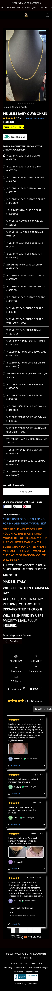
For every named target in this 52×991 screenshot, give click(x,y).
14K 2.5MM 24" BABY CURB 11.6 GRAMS (25, 462)
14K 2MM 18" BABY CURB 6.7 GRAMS (24, 223)
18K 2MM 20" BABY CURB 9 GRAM (23, 332)
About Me (18, 971)
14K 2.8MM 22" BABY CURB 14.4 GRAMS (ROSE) (26, 430)
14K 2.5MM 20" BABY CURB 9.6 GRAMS (25, 343)
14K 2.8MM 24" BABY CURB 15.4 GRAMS (26, 473)
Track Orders (36, 660)
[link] (26, 7)
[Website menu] (4, 15)
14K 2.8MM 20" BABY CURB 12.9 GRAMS (26, 353)
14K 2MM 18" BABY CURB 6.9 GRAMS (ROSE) (24, 244)
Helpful (13, 765)
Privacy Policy (36, 963)
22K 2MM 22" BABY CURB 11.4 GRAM (26, 441)
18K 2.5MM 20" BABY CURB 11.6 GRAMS (25, 364)
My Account (16, 660)
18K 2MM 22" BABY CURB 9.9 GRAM (24, 397)
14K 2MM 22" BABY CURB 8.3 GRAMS (24, 386)
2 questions (39, 118)
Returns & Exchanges (38, 967)
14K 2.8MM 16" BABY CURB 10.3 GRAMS (25, 201)
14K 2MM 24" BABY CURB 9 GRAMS (24, 451)
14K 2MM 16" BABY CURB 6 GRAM (23, 157)
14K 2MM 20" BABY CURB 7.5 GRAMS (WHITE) (24, 321)
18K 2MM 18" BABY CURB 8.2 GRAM (23, 255)
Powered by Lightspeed (26, 983)
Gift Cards (16, 681)
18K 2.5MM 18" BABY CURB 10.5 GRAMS (25, 299)
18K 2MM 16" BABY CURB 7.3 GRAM (23, 168)
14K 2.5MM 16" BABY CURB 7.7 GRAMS (25, 179)
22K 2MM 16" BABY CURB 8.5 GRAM (24, 212)
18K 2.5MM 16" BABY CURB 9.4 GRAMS (25, 190)
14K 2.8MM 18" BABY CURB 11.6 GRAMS (25, 288)
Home (6, 106)
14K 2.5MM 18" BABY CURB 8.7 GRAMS (25, 277)
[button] (26, 15)
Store (15, 106)
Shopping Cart (36, 671)
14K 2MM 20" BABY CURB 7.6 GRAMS (24, 310)
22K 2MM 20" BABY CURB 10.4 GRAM (27, 375)
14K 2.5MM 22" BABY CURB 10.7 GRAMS (26, 408)
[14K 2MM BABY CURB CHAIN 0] (26, 65)
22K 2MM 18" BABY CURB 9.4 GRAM (24, 266)
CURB (24, 106)
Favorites (16, 671)
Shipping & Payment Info (15, 967)
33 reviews (27, 118)
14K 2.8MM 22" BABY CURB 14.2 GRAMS (26, 419)
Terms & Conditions (18, 963)
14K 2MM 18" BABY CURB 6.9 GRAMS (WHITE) (24, 234)
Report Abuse (32, 971)
